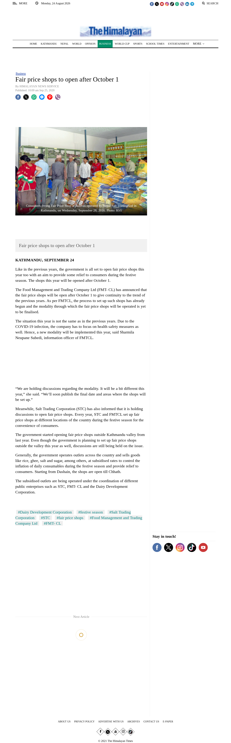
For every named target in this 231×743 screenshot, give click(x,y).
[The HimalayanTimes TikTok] (172, 4)
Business (21, 73)
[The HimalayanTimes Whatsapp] (177, 4)
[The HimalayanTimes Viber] (182, 4)
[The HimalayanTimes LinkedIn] (187, 4)
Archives (133, 721)
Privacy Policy (84, 721)
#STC (45, 517)
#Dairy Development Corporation (45, 512)
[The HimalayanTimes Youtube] (162, 4)
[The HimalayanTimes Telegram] (192, 4)
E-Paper (168, 721)
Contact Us (151, 721)
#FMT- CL (52, 523)
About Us (64, 721)
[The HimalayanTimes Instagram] (167, 4)
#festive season (90, 512)
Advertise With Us (111, 721)
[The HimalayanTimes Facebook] (152, 4)
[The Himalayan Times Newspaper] (115, 31)
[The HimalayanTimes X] (157, 4)
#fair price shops (70, 517)
